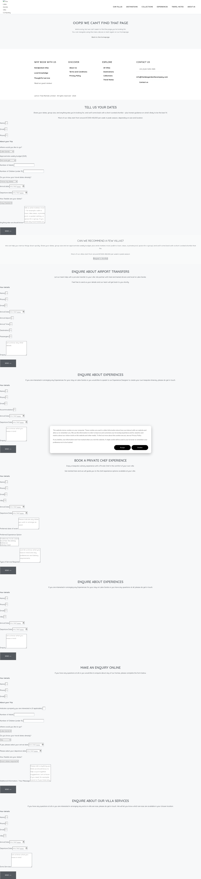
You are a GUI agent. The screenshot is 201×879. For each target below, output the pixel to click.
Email (2, 129)
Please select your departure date (13, 751)
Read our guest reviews (43, 83)
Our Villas (117, 7)
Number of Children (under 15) (11, 171)
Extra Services (5, 867)
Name (2, 123)
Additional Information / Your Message (15, 781)
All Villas (106, 68)
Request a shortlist (100, 259)
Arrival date (4, 186)
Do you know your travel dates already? (15, 177)
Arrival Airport (5, 318)
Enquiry (3, 355)
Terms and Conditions (78, 72)
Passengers (4, 336)
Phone (2, 135)
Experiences (162, 7)
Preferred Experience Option (11, 535)
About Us (191, 7)
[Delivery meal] (9, 545)
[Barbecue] (9, 543)
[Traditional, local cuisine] (9, 539)
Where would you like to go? (11, 147)
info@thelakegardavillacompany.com (152, 77)
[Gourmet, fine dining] (9, 541)
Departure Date (6, 422)
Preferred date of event (9, 529)
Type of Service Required (9, 562)
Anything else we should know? (12, 223)
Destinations (132, 7)
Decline (139, 447)
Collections (147, 7)
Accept (122, 447)
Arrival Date (4, 312)
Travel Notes (178, 7)
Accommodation (6, 410)
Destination (4, 330)
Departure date (6, 193)
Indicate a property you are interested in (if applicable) (21, 708)
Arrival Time (4, 324)
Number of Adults (6, 165)
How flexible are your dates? (11, 199)
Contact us (143, 82)
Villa (1, 501)
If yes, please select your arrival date (14, 745)
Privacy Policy (75, 76)
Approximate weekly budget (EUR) (13, 156)
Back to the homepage (100, 37)
